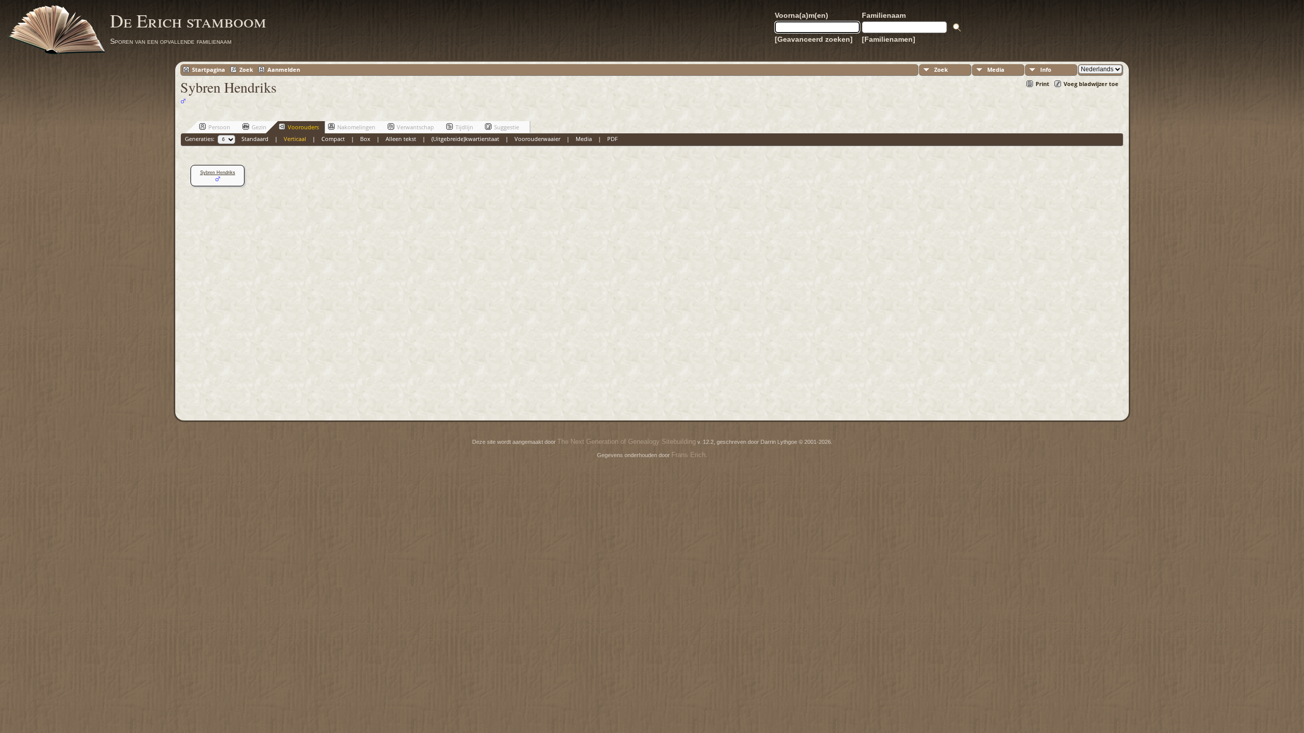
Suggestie (506, 127)
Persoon (219, 127)
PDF (612, 139)
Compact (333, 139)
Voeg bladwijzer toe (1091, 84)
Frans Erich (688, 455)
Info (1045, 69)
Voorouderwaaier (537, 139)
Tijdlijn (464, 127)
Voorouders (303, 127)
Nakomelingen (356, 127)
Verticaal (295, 139)
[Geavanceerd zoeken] (814, 39)
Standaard (254, 139)
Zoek (246, 69)
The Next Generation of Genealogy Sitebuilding (626, 441)
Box (365, 139)
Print (1042, 84)
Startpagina (208, 69)
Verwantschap (415, 127)
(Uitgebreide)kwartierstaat (465, 139)
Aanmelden (283, 69)
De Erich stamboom (188, 20)
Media (995, 69)
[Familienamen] (888, 39)
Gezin (259, 127)
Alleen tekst (401, 139)
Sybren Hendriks (217, 172)
